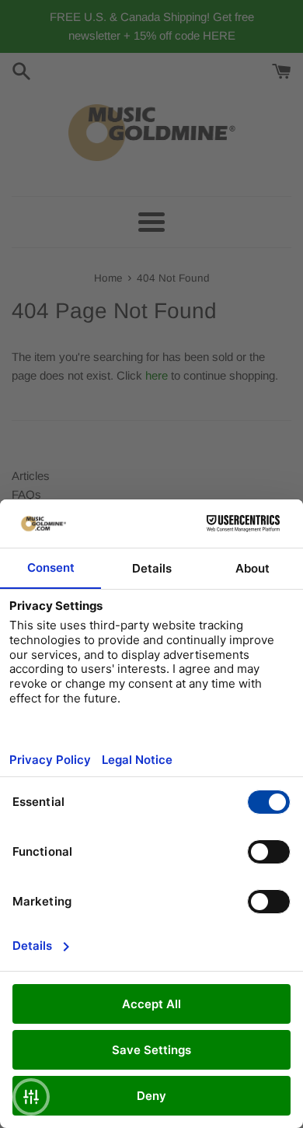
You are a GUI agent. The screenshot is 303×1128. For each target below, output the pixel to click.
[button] (31, 1097)
